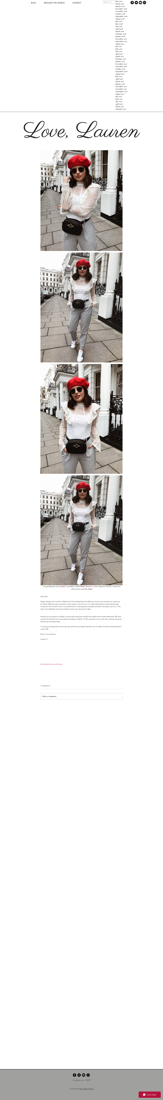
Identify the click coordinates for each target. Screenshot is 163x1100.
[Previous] (12, 131)
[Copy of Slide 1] (81, 144)
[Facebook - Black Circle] (132, 2)
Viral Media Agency (86, 1089)
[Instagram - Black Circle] (144, 2)
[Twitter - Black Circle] (136, 2)
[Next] (151, 131)
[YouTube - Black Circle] (140, 2)
